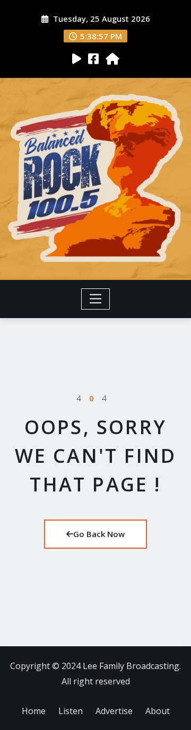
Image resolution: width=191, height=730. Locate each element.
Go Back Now (99, 534)
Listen (70, 711)
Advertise (114, 711)
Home (34, 711)
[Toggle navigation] (95, 299)
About (157, 711)
